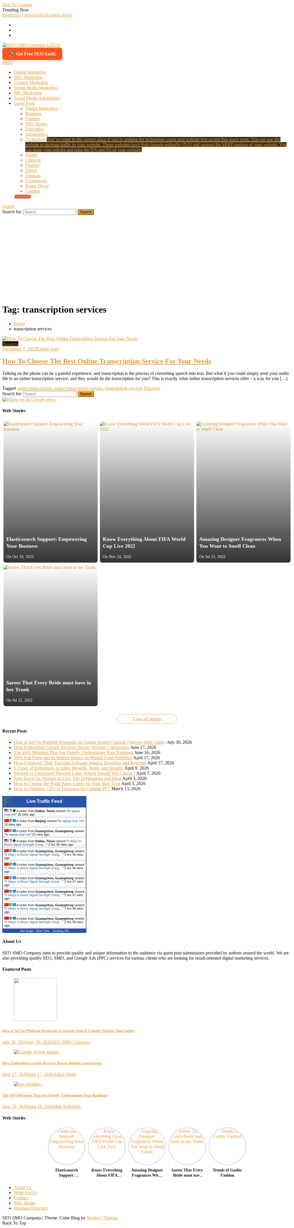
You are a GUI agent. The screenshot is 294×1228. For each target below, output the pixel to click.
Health (8, 15)
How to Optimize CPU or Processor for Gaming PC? (62, 788)
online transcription (34, 388)
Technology (156, 144)
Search (8, 206)
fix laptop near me (71, 821)
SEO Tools (22, 197)
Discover (152, 388)
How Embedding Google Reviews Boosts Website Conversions (71, 747)
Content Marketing (31, 82)
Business (33, 113)
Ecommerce (36, 180)
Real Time (42, 930)
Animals (32, 175)
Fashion (32, 118)
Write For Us (25, 1192)
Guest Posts (24, 103)
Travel (31, 170)
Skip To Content (17, 4)
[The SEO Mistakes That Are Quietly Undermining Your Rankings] (147, 1084)
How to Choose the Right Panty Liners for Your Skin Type (67, 783)
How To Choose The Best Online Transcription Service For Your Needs (106, 361)
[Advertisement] (147, 258)
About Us (23, 1187)
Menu (7, 62)
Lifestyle (33, 160)
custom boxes (60, 15)
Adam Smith (64, 1074)
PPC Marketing (28, 92)
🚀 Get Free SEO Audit (32, 53)
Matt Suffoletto (67, 1106)
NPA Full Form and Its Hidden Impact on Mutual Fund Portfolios (73, 757)
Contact (21, 1197)
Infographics (36, 134)
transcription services (124, 388)
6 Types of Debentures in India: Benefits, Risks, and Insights (68, 768)
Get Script (26, 930)
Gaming (32, 191)
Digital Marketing (30, 72)
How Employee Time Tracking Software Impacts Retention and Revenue (80, 762)
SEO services (26, 15)
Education (34, 129)
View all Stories (147, 718)
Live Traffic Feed (44, 801)
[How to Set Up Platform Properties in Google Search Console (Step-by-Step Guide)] (147, 1000)
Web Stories (36, 123)
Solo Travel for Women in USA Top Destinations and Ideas (67, 778)
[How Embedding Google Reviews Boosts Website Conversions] (147, 1052)
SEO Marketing (28, 77)
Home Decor (37, 185)
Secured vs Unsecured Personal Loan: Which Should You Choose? (74, 773)
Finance (32, 165)
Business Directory (31, 1208)
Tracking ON (60, 930)
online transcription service (78, 388)
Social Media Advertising (37, 98)
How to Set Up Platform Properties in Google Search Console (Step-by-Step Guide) (90, 742)
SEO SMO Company (71, 1042)
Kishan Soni (47, 348)
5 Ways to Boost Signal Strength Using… (43, 842)
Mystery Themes (102, 1217)
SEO (43, 15)
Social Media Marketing (35, 87)
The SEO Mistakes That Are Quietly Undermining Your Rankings (74, 752)
